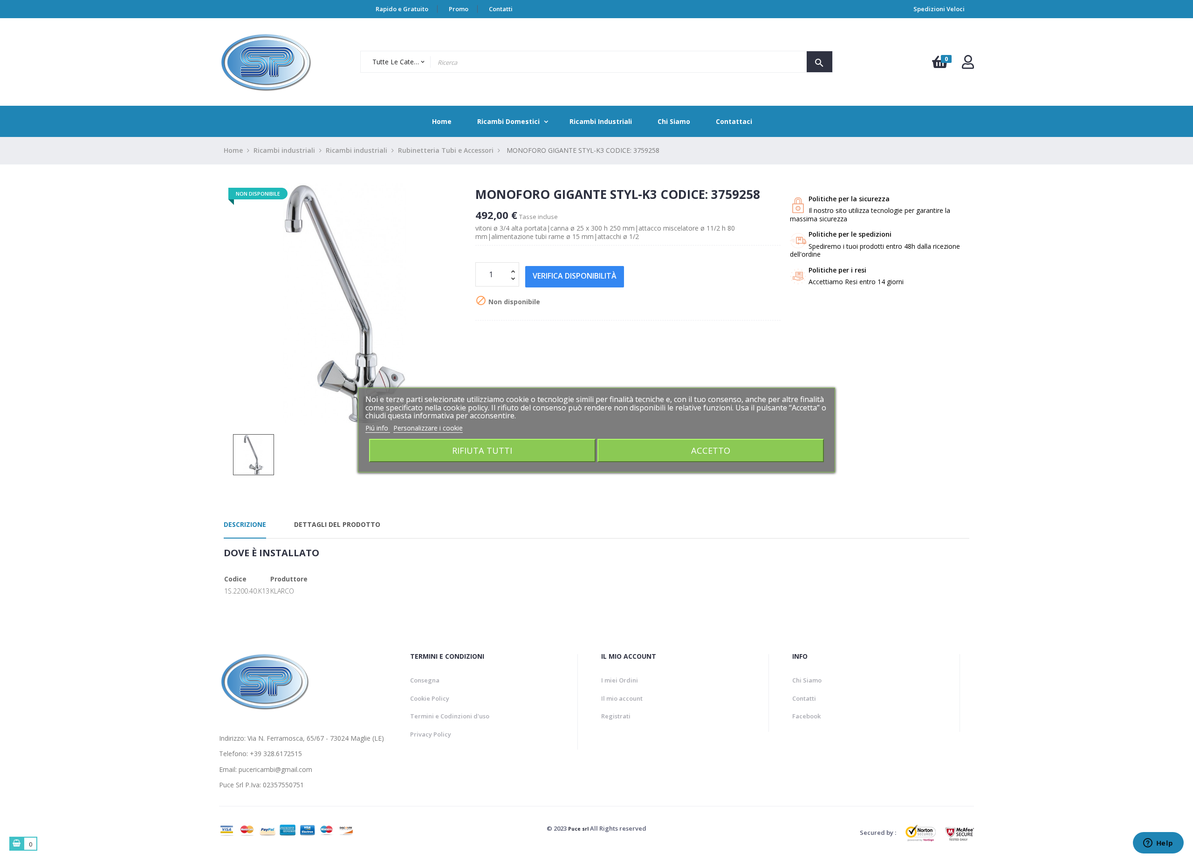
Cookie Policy (429, 698)
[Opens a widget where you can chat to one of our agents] (1158, 843)
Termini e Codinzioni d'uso (449, 716)
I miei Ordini (619, 680)
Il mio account (622, 698)
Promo (458, 9)
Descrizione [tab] (245, 524)
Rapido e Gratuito (402, 9)
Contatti (501, 9)
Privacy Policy (430, 734)
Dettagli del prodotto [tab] (337, 524)
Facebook (806, 716)
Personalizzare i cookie (428, 427)
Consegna (424, 680)
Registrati (616, 716)
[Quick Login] (968, 64)
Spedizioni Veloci (939, 9)
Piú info (377, 427)
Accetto (710, 450)
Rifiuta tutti (482, 450)
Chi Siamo (807, 680)
